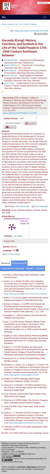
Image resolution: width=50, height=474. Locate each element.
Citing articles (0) (19, 263)
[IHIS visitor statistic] (16, 456)
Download (25, 206)
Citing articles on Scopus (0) (12, 268)
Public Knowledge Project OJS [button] (13, 469)
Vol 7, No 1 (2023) (22, 24)
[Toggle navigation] (44, 17)
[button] (2, 91)
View (17, 206)
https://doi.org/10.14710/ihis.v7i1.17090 (31, 30)
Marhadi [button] (34, 24)
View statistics (7, 456)
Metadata (40, 268)
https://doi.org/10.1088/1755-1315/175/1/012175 (25, 294)
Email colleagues (41, 206)
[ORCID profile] (18, 65)
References (5, 263)
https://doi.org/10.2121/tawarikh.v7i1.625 (21, 375)
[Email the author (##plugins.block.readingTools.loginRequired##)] (32, 62)
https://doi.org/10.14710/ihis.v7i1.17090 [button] (20, 113)
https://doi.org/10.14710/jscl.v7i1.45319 (26, 423)
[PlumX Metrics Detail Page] (11, 227)
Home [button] (4, 24)
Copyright (30, 268)
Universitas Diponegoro (26, 467)
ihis (4, 17)
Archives (11, 24)
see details (18, 236)
